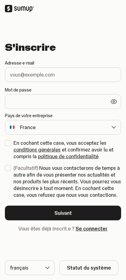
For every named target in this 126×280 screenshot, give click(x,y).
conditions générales (37, 150)
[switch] (113, 101)
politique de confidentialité (68, 156)
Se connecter (92, 229)
